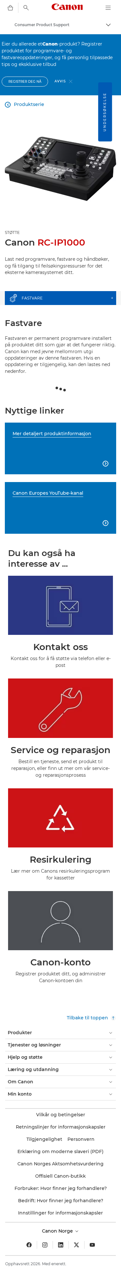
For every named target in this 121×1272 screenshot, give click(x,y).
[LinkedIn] (60, 1244)
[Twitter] (76, 1244)
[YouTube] (92, 1244)
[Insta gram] (44, 1244)
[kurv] (10, 8)
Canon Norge (58, 1231)
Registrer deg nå (24, 81)
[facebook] (29, 1244)
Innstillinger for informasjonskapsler (60, 1213)
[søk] (26, 8)
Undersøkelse (105, 111)
